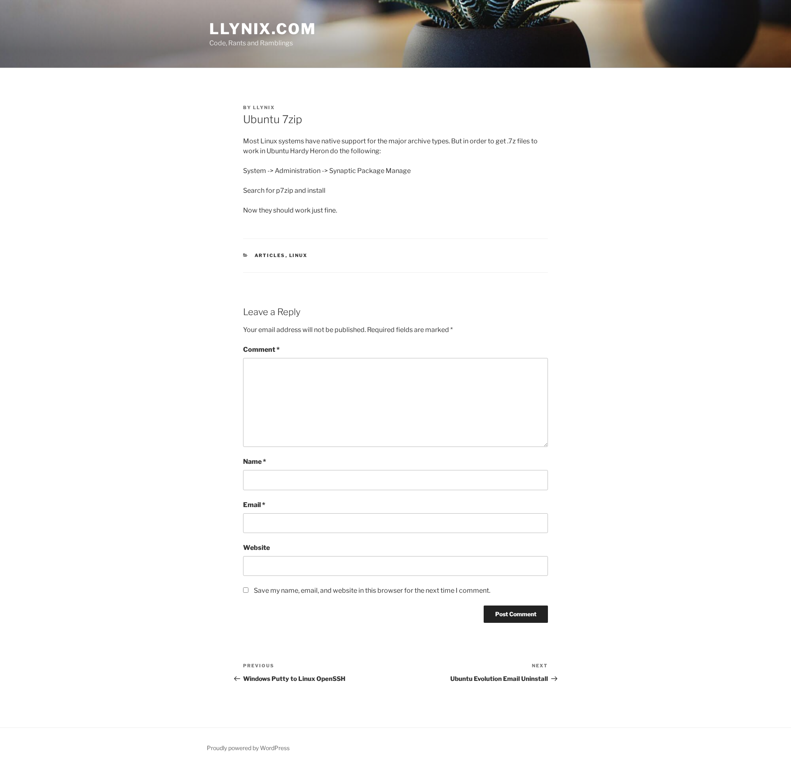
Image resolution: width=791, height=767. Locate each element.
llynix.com (262, 29)
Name (254, 461)
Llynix (264, 107)
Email (254, 505)
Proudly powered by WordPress (248, 747)
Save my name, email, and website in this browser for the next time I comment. (372, 590)
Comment (261, 349)
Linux (298, 255)
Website (256, 548)
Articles (270, 255)
